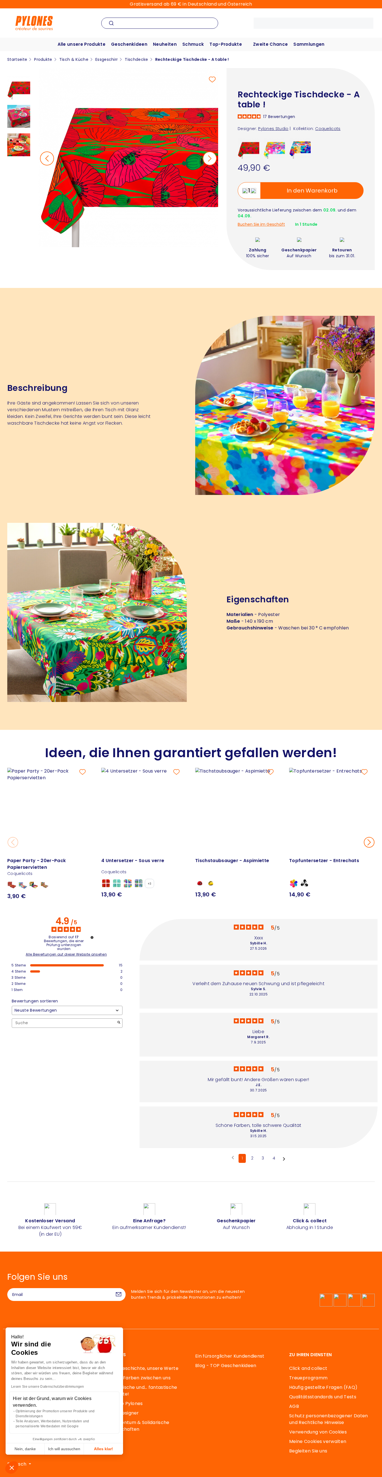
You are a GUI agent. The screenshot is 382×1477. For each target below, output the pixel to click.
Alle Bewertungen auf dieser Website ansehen (66, 954)
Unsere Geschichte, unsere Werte (139, 1368)
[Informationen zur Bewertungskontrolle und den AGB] (92, 937)
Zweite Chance (270, 44)
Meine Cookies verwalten (317, 1441)
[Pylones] (34, 23)
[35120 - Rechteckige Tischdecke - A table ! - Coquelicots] (248, 148)
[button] (11, 1467)
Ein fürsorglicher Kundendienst (230, 1356)
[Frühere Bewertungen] (232, 1158)
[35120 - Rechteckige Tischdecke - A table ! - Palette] (274, 148)
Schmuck (193, 44)
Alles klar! (103, 1449)
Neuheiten (165, 44)
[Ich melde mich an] (119, 1294)
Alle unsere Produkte (81, 44)
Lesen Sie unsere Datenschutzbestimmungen (47, 1387)
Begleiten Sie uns (308, 1451)
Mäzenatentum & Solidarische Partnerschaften (135, 1425)
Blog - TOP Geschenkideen (225, 1365)
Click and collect (308, 1368)
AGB (294, 1406)
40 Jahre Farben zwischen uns (136, 1378)
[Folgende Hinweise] (284, 1158)
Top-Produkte (225, 44)
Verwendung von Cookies (318, 1432)
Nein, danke (25, 1449)
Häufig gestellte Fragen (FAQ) (323, 1387)
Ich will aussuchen (64, 1449)
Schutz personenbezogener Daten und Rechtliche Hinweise (328, 1419)
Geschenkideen (129, 44)
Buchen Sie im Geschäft (261, 224)
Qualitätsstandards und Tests (322, 1397)
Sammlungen (308, 44)
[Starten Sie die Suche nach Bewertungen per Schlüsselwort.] (119, 1022)
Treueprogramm (308, 1378)
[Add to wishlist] (212, 79)
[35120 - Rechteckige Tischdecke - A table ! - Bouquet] (300, 148)
